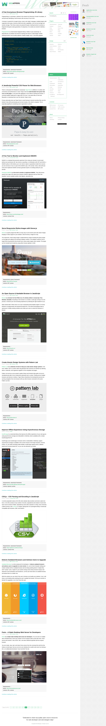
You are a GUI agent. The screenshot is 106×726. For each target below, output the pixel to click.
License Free (12, 157)
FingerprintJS (5, 31)
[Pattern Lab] (24, 411)
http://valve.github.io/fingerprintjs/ (15, 71)
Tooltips (60, 33)
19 (35, 707)
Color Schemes (53, 46)
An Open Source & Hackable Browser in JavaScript (21, 293)
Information (52, 85)
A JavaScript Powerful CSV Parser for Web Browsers (21, 85)
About (51, 117)
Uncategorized (60, 94)
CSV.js (14, 506)
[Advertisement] (24, 701)
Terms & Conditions (52, 93)
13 (16, 707)
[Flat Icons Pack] (73, 32)
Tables (59, 51)
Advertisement (53, 24)
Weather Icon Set (90, 41)
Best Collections (60, 78)
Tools (17, 13)
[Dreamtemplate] (73, 25)
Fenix (3, 636)
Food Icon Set (90, 35)
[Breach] (24, 342)
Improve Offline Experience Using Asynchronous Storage (23, 430)
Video (59, 35)
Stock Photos (53, 51)
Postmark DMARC (6, 172)
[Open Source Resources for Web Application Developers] (4, 6)
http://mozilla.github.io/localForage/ (16, 484)
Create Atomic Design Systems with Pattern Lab (20, 362)
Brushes (52, 44)
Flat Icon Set (89, 48)
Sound (51, 90)
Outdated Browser (6, 564)
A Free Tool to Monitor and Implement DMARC (19, 156)
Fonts (59, 46)
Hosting (60, 83)
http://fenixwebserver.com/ (14, 688)
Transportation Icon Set (92, 16)
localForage (5, 434)
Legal (51, 87)
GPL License (12, 634)
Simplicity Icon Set (91, 22)
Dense (3, 232)
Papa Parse (28, 89)
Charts (59, 26)
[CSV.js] (24, 541)
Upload (51, 35)
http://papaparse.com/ (12, 143)
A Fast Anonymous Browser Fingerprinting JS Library (22, 12)
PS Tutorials (61, 49)
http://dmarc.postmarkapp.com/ (15, 214)
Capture (51, 26)
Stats (59, 90)
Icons (59, 47)
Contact (60, 119)
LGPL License (61, 107)
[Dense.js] (24, 275)
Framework (52, 83)
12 (13, 707)
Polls (59, 31)
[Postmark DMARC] (24, 208)
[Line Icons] (73, 17)
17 (29, 707)
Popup (51, 33)
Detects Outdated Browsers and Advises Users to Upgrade (24, 560)
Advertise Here (73, 37)
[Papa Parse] (24, 137)
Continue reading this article (9, 77)
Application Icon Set (91, 10)
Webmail (53, 96)
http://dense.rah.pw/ (12, 281)
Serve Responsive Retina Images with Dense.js (19, 228)
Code (51, 81)
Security (51, 89)
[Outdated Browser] (24, 614)
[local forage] (24, 478)
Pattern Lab (5, 366)
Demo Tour (60, 28)
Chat (51, 28)
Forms (51, 47)
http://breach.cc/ (11, 348)
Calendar (60, 24)
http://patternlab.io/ (12, 417)
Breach (4, 297)
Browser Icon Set (90, 29)
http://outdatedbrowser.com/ (14, 620)
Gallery (51, 29)
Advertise (52, 119)
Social (59, 89)
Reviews (60, 87)
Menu (51, 31)
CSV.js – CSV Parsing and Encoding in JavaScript (20, 497)
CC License (60, 105)
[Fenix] (24, 682)
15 (22, 707)
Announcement (53, 78)
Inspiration (60, 85)
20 (38, 707)
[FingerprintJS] (24, 65)
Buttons (60, 44)
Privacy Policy (61, 117)
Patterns (52, 49)
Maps (59, 29)
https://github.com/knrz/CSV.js (15, 547)
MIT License (12, 13)
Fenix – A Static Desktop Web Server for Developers (21, 632)
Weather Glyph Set (91, 54)
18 (32, 707)
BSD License (53, 105)
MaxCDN (57, 127)
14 (19, 707)
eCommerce (61, 81)
